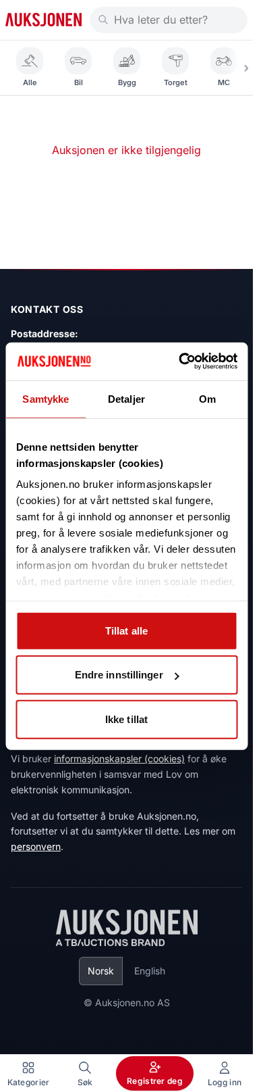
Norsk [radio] (101, 970)
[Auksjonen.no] (43, 19)
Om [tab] (207, 398)
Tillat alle (126, 630)
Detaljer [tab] (126, 398)
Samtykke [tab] (45, 398)
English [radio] (149, 970)
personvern (36, 846)
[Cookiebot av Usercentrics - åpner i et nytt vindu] (180, 361)
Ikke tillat (126, 718)
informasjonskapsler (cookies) (119, 758)
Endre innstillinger (119, 674)
